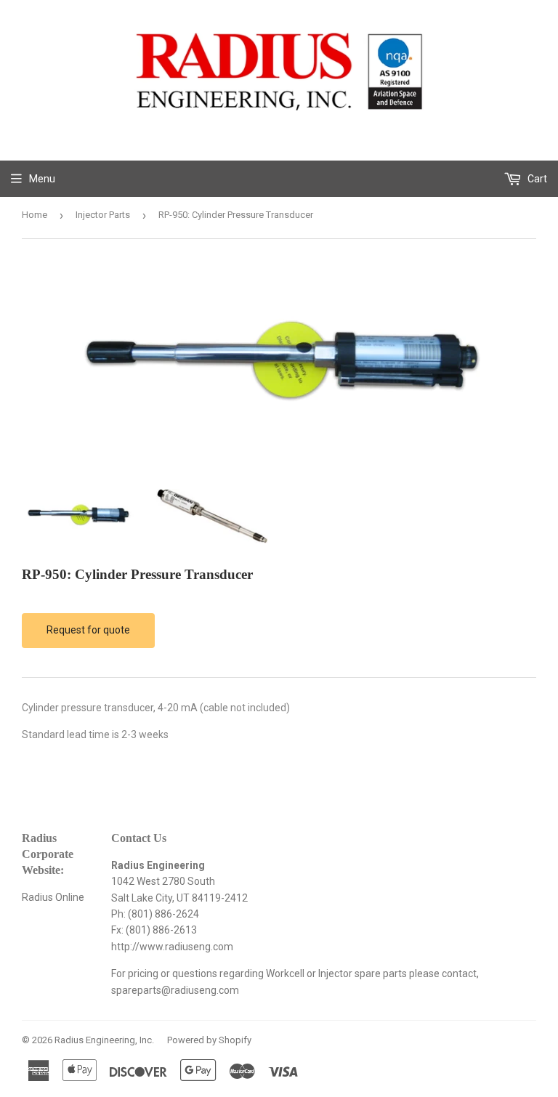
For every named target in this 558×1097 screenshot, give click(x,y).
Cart (536, 179)
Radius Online (53, 897)
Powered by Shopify (209, 1040)
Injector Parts (103, 214)
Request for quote (88, 630)
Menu (42, 179)
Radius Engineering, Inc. (104, 1040)
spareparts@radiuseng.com (175, 990)
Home (34, 214)
